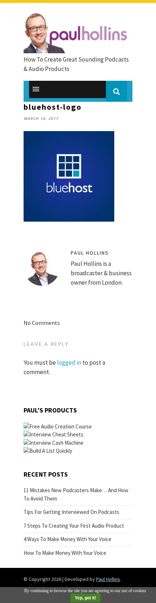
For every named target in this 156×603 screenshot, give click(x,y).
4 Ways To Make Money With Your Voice (67, 539)
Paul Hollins (90, 253)
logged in (69, 363)
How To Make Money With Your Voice (65, 552)
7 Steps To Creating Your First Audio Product (74, 525)
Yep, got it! (85, 597)
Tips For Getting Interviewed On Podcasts (71, 511)
